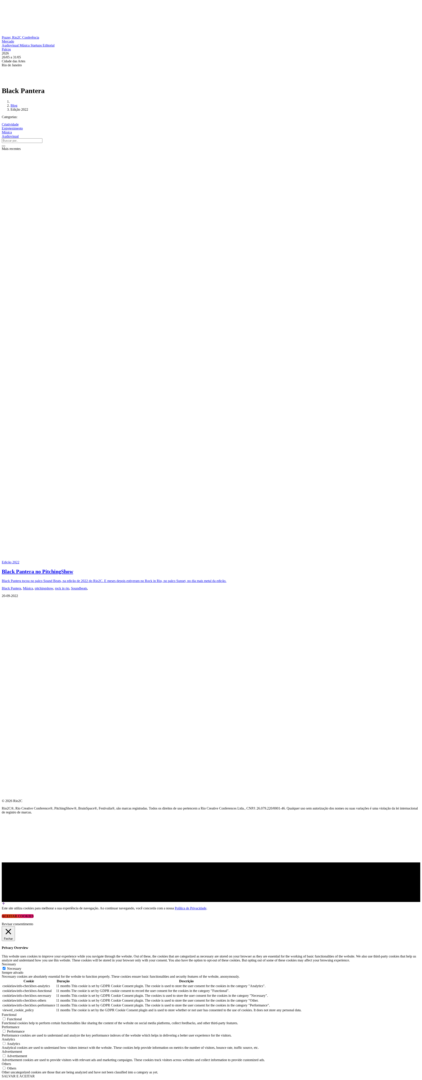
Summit (9, 614)
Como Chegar (15, 666)
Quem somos (13, 603)
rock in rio (62, 588)
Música (25, 45)
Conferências (15, 624)
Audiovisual (11, 45)
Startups (37, 45)
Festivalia (12, 645)
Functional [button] (9, 1015)
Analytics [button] (8, 1039)
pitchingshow (44, 588)
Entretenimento (12, 128)
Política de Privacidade (190, 908)
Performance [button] (10, 1027)
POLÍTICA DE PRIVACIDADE (25, 687)
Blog (14, 105)
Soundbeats (79, 588)
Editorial (49, 45)
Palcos (6, 49)
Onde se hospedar (19, 677)
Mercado (8, 41)
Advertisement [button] (12, 1051)
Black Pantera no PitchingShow (37, 571)
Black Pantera (11, 588)
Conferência (30, 37)
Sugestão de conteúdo (24, 656)
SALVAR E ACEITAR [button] (18, 1076)
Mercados (12, 635)
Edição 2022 (10, 562)
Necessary (14, 968)
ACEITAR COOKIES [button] (18, 916)
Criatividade (10, 124)
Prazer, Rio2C (12, 37)
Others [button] (6, 1064)
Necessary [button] (9, 964)
